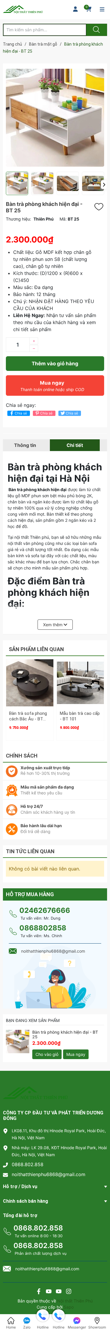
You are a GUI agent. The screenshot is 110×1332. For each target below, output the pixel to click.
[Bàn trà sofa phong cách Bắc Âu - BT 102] (29, 682)
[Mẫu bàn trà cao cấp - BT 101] (80, 682)
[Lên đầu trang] (100, 1307)
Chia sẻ (21, 413)
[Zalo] (59, 1292)
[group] (55, 117)
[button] (104, 184)
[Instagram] (69, 1292)
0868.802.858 (27, 1164)
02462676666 (44, 910)
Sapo (69, 1307)
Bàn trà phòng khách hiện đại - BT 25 (65, 1035)
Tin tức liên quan (30, 851)
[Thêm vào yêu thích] (100, 207)
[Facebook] (39, 1292)
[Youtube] (49, 1292)
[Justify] (95, 30)
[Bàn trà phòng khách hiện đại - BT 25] (17, 1041)
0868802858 (42, 928)
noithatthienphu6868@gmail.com (48, 1174)
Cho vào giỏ (46, 1054)
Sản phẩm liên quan (36, 649)
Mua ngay (52, 386)
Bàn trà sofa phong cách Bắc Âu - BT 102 (28, 719)
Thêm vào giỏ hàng (55, 363)
